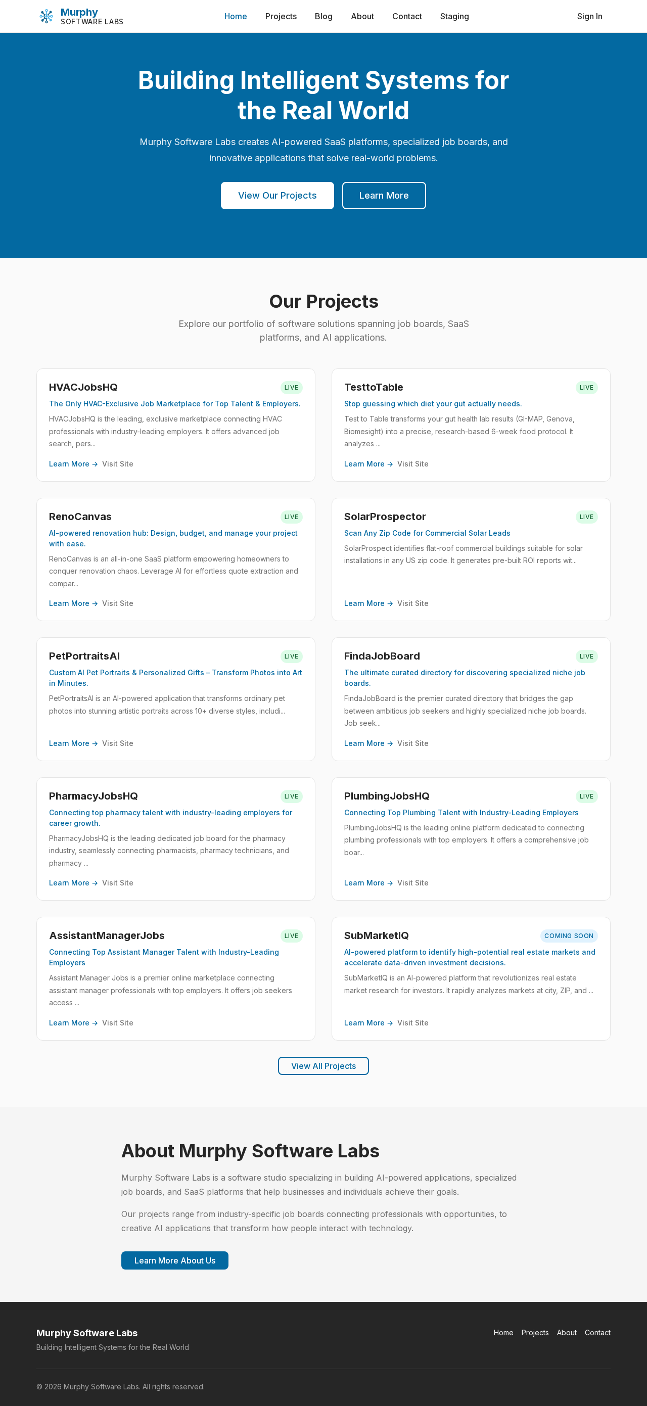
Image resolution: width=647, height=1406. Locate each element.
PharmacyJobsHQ (93, 796)
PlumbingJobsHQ (387, 796)
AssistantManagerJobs (107, 935)
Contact (407, 16)
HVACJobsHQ (83, 387)
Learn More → (73, 463)
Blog (324, 16)
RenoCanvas (80, 516)
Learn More (384, 195)
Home (235, 16)
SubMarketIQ (376, 935)
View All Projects (323, 1066)
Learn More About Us (174, 1260)
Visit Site (117, 463)
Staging (454, 16)
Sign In (590, 16)
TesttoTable (373, 387)
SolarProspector (385, 516)
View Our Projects (277, 195)
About (362, 16)
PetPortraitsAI (84, 656)
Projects (281, 16)
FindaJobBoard (382, 656)
